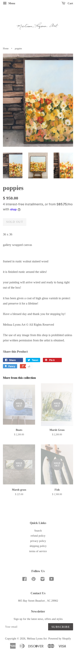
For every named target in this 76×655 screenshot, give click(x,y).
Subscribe (60, 626)
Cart (70, 3)
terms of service (38, 551)
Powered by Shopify (59, 638)
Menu (11, 3)
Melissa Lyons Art (37, 638)
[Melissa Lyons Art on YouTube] (51, 579)
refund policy (38, 535)
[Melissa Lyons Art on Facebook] (24, 579)
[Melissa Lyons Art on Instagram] (42, 579)
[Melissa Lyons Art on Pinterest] (33, 579)
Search (38, 530)
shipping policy (38, 546)
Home (6, 48)
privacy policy (38, 541)
